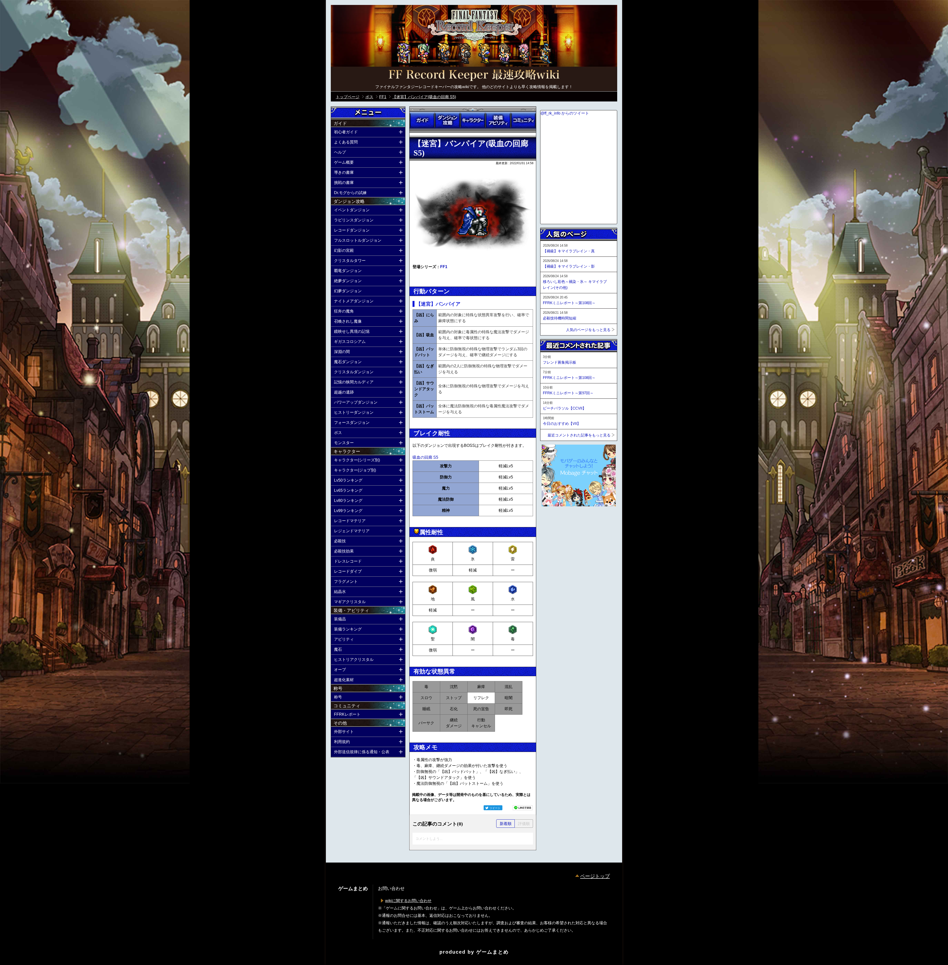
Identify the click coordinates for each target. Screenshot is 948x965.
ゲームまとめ (492, 952)
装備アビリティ (498, 120)
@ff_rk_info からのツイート (564, 113)
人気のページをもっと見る (588, 330)
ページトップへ (552, 519)
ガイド (422, 120)
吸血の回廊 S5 (425, 457)
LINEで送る (523, 807)
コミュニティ (523, 120)
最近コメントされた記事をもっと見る (579, 435)
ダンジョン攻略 (447, 120)
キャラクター (472, 120)
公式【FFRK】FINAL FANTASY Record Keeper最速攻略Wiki (474, 75)
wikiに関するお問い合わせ (408, 901)
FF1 (443, 267)
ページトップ (595, 876)
